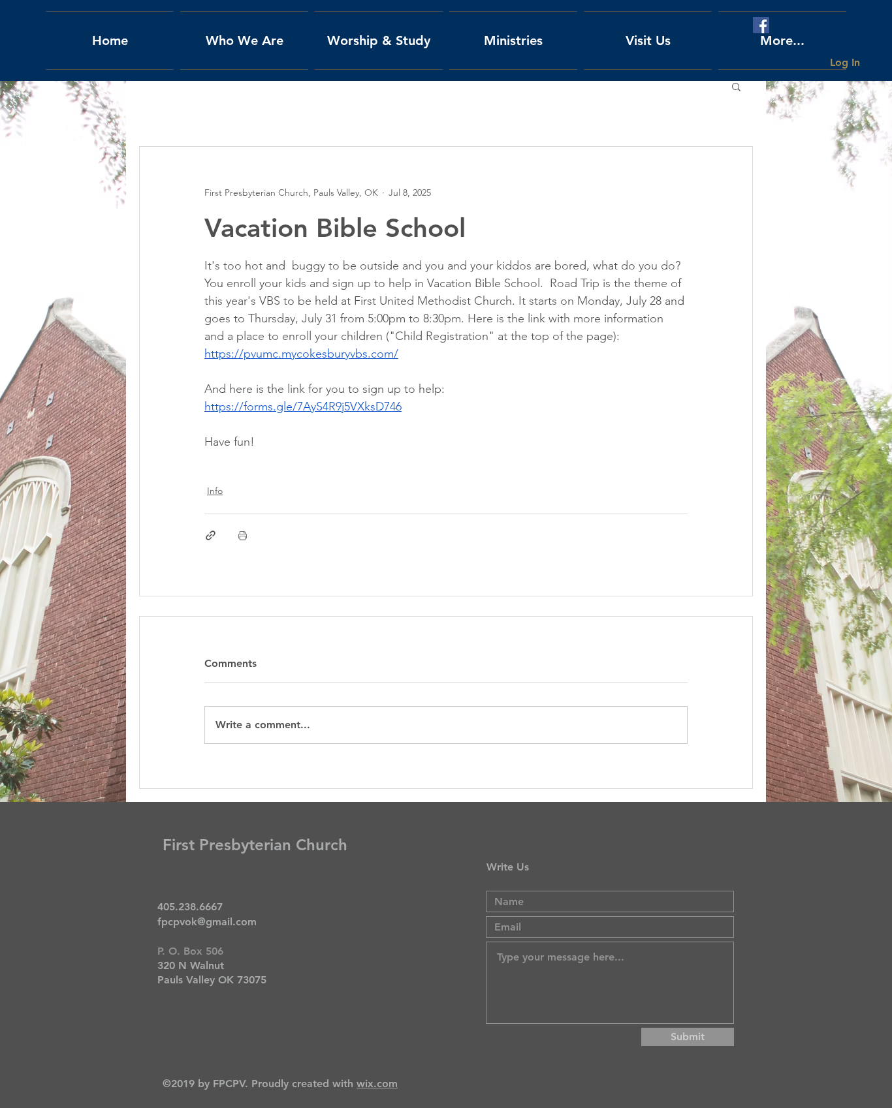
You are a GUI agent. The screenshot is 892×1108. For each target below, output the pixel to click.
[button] (736, 86)
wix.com (377, 1083)
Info (215, 491)
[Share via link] (210, 535)
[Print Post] (242, 535)
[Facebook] (761, 25)
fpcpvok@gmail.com (207, 922)
